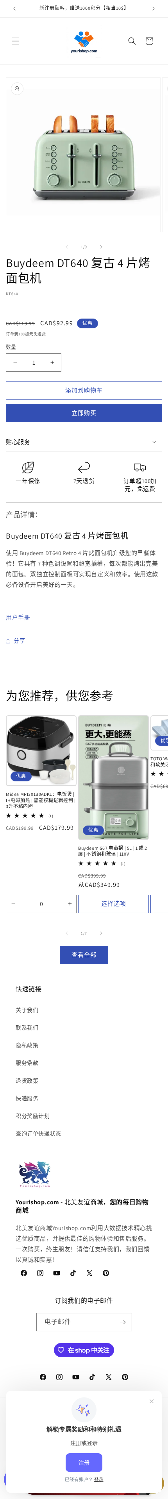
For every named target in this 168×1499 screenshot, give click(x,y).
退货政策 (27, 1080)
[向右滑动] (101, 246)
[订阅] (123, 1322)
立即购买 (84, 413)
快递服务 (27, 1098)
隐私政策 (27, 1045)
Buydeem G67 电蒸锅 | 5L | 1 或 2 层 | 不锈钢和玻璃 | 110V (112, 851)
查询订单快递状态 (38, 1133)
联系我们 (27, 1027)
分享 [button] (19, 640)
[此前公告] (14, 8)
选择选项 (113, 903)
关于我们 (27, 1010)
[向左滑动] (66, 246)
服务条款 (27, 1062)
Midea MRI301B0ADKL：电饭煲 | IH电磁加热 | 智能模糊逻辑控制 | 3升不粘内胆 (40, 800)
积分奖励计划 (33, 1115)
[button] (15, 41)
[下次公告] (153, 8)
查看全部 (84, 954)
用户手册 (18, 617)
